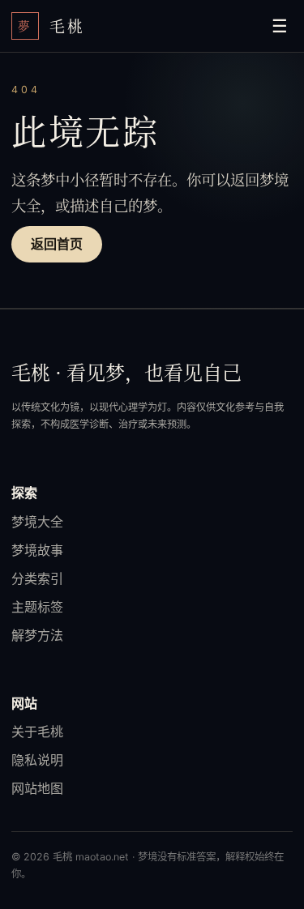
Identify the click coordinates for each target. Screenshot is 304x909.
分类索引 (37, 578)
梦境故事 (37, 550)
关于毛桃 (37, 731)
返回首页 (57, 245)
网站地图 (37, 788)
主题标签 (37, 607)
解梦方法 (37, 635)
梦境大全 (37, 522)
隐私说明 (37, 760)
